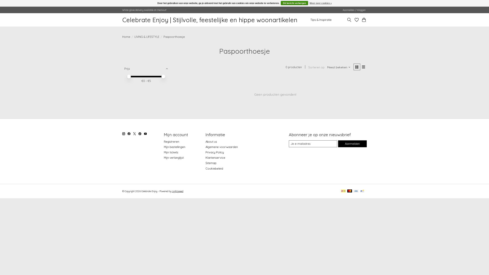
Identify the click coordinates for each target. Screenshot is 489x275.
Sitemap (211, 163)
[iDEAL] (343, 191)
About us (211, 141)
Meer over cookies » (321, 3)
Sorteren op (316, 67)
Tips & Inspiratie (321, 20)
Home (126, 37)
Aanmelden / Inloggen (354, 10)
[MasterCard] (349, 191)
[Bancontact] (362, 191)
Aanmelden (352, 144)
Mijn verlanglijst (174, 157)
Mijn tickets (171, 152)
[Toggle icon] (349, 19)
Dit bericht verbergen (294, 3)
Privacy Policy (215, 152)
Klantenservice (215, 157)
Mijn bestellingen (174, 147)
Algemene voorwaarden (222, 147)
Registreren (171, 141)
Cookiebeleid (214, 168)
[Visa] (356, 191)
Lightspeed (177, 191)
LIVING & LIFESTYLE (146, 37)
